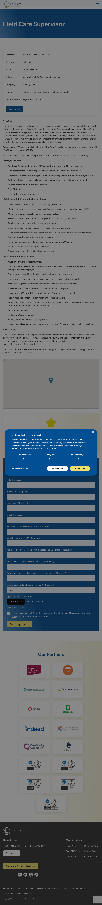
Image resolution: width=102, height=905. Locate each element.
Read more (52, 448)
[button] (20, 468)
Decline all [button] (57, 468)
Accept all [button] (80, 468)
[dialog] (51, 452)
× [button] (93, 432)
